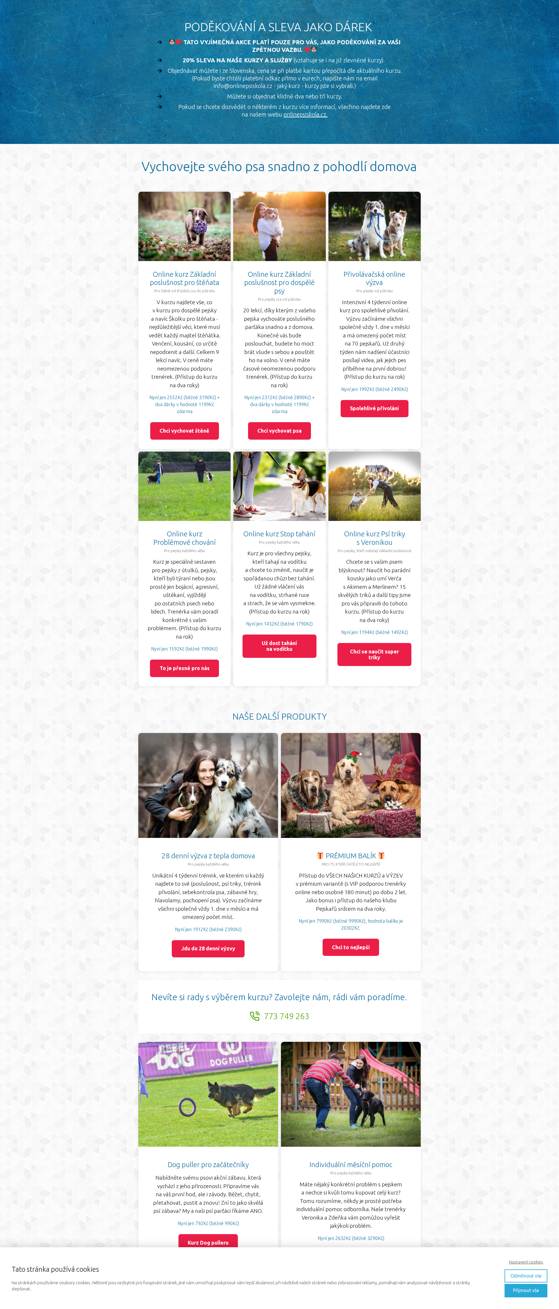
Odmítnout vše (526, 1275)
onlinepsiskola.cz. (306, 114)
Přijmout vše (526, 1290)
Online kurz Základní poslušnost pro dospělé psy (279, 282)
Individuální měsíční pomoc (350, 1165)
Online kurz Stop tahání (279, 534)
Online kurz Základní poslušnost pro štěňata (184, 278)
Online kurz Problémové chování (184, 538)
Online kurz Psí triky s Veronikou (374, 538)
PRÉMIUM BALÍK (351, 856)
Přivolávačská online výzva (374, 278)
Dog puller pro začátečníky (208, 1165)
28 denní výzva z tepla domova (208, 856)
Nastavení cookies (526, 1261)
